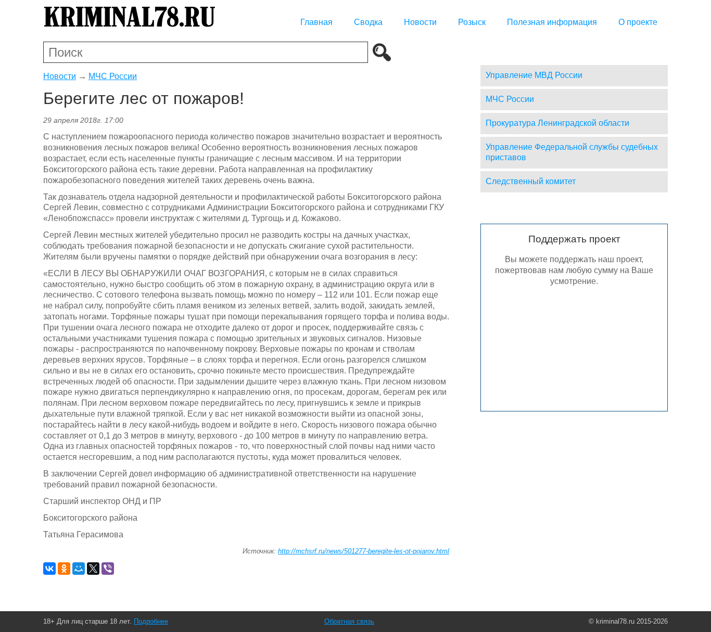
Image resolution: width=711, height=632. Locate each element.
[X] (93, 568)
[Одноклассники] (64, 568)
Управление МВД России (534, 75)
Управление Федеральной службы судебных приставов (572, 152)
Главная (316, 22)
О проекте (637, 22)
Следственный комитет (531, 181)
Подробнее (151, 621)
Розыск (472, 22)
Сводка (368, 22)
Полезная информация (552, 22)
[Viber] (107, 568)
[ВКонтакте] (49, 568)
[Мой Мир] (78, 568)
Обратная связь (349, 621)
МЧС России (112, 76)
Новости (420, 22)
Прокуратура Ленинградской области (557, 123)
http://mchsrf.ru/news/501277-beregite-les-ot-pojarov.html (363, 551)
